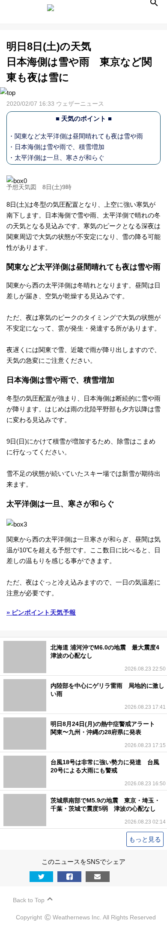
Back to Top (29, 900)
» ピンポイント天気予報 (41, 612)
